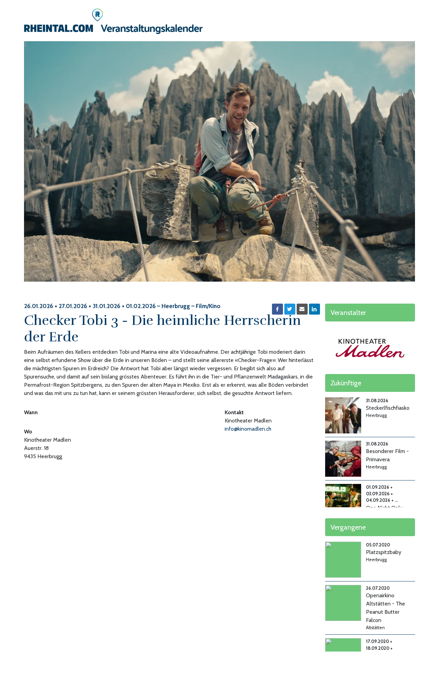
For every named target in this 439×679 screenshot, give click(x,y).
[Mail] (302, 309)
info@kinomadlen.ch (248, 429)
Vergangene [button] (348, 527)
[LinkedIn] (314, 309)
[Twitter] (289, 309)
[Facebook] (277, 309)
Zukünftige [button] (346, 383)
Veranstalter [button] (348, 312)
